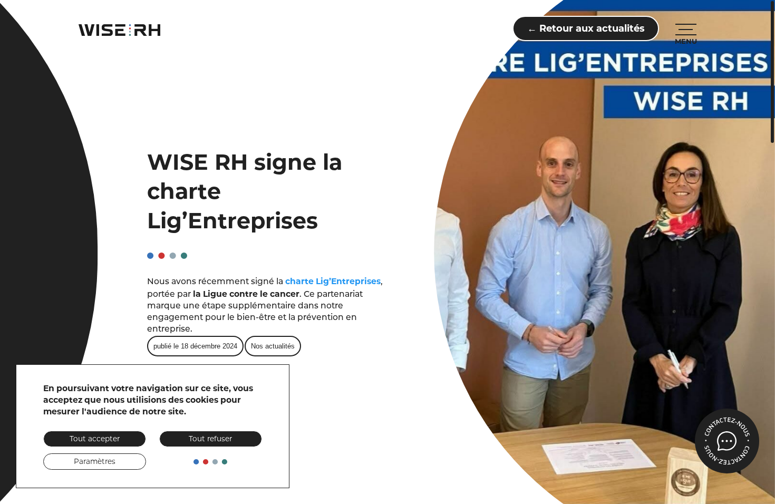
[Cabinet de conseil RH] (119, 30)
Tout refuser (210, 438)
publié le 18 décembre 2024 (195, 346)
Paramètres (94, 461)
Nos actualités (273, 346)
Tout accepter (95, 438)
